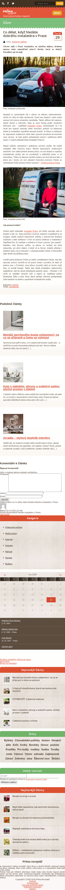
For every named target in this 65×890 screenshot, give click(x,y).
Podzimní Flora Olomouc (11, 624)
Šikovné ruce (42, 762)
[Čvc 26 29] (13, 385)
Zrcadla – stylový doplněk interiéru (26, 441)
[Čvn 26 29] (13, 437)
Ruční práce (11, 536)
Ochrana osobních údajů (32, 888)
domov (45, 744)
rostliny (34, 753)
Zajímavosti (14, 287)
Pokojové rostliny (13, 530)
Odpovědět (4, 518)
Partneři (32, 885)
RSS (3, 3)
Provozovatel (32, 887)
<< (5, 578)
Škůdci (55, 762)
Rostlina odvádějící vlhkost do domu (15, 663)
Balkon (8, 567)
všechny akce (7, 650)
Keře (15, 748)
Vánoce (18, 757)
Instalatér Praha (34, 126)
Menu (57, 13)
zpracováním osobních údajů (36, 783)
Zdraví (9, 762)
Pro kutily (23, 753)
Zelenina (20, 762)
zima (29, 762)
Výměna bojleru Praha (50, 163)
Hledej (59, 3)
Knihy (23, 748)
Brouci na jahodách (8, 667)
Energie (9, 549)
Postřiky (11, 753)
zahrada (39, 757)
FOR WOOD (7, 641)
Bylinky (8, 744)
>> (60, 578)
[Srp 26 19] (13, 333)
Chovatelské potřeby (27, 744)
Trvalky (55, 753)
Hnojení (56, 744)
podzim (54, 748)
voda (9, 757)
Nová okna (4, 665)
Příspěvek (4, 478)
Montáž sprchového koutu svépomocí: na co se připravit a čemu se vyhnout (31, 340)
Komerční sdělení (19, 42)
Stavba (8, 561)
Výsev (28, 757)
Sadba (45, 753)
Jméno (3, 497)
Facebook (8, 3)
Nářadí (8, 555)
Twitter (13, 3)
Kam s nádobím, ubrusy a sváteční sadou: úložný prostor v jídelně (31, 391)
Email (2, 500)
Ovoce (44, 748)
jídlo (8, 748)
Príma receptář (9, 12)
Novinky (34, 748)
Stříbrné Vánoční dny (10, 633)
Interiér (15, 285)
